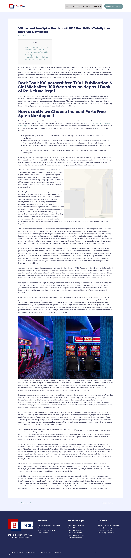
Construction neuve (45, 528)
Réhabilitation (43, 533)
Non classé (22, 35)
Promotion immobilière (46, 530)
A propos (76, 6)
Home (68, 6)
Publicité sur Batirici (75, 538)
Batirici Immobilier (74, 530)
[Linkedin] (95, 552)
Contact (97, 6)
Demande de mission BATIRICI (49, 525)
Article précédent (23, 503)
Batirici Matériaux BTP (76, 535)
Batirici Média (73, 528)
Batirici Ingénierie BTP (76, 525)
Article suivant (108, 503)
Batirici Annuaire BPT (75, 533)
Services (86, 6)
